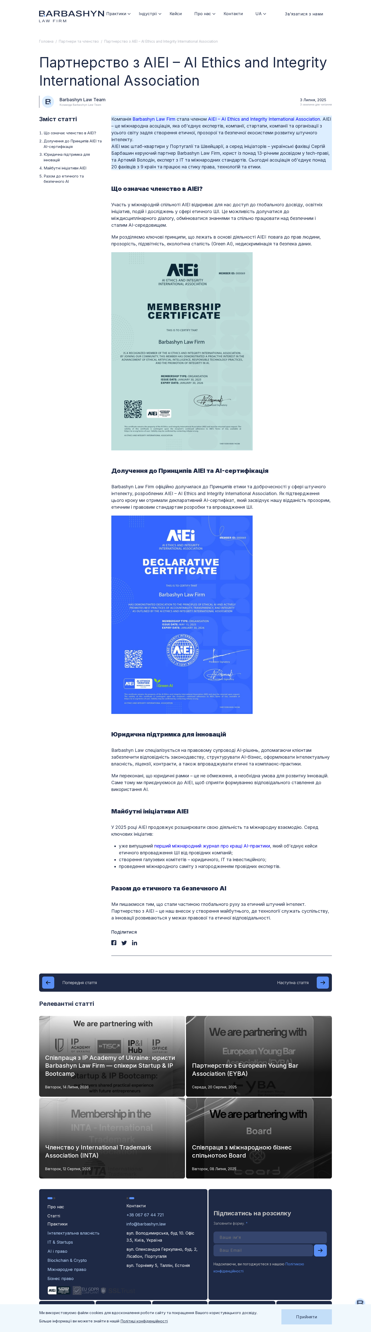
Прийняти (306, 1316)
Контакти (233, 13)
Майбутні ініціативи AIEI (65, 168)
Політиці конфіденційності (144, 1321)
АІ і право (57, 1251)
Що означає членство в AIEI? (70, 133)
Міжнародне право (66, 1269)
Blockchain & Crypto (67, 1260)
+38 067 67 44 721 (145, 1214)
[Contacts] (360, 1303)
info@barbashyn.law (146, 1223)
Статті (53, 1215)
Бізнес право (60, 1278)
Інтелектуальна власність (73, 1233)
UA (258, 13)
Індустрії (148, 13)
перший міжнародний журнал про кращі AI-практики (212, 846)
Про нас (202, 13)
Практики (116, 13)
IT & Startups (60, 1242)
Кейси (176, 13)
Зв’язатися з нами (304, 13)
